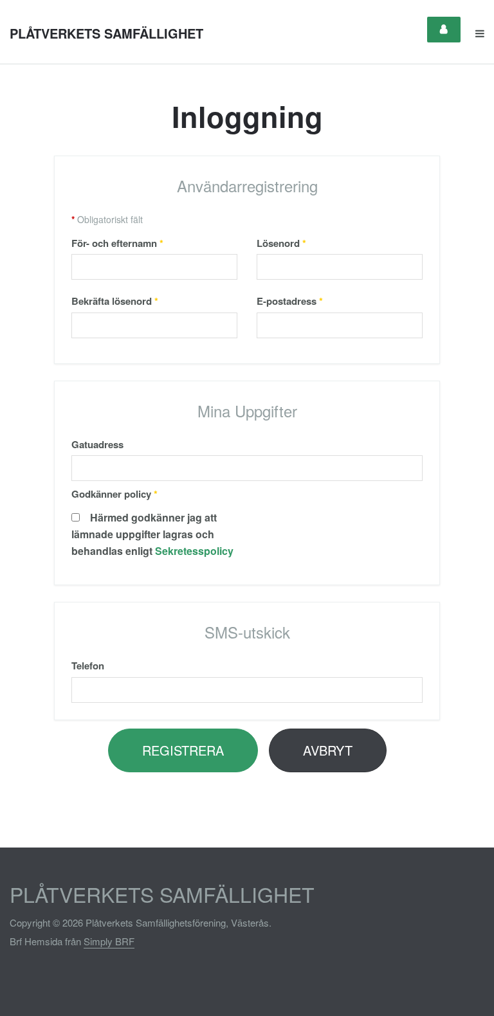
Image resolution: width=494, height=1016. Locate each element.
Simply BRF (109, 941)
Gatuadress (97, 444)
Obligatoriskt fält (107, 219)
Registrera (183, 750)
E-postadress (290, 301)
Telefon (87, 665)
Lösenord (281, 243)
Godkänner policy (114, 494)
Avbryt (327, 750)
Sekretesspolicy (194, 550)
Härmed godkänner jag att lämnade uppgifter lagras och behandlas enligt (152, 534)
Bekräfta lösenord (114, 301)
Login (444, 29)
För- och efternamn (117, 243)
